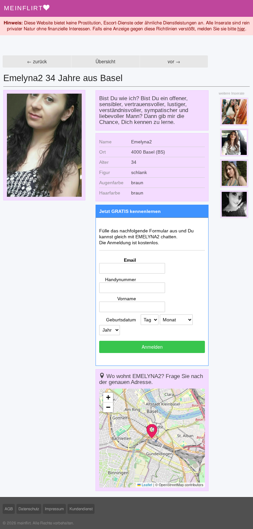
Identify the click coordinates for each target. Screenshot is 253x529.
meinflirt (23, 8)
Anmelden (152, 346)
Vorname (126, 298)
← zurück (37, 61)
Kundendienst (81, 509)
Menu (244, 8)
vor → (174, 61)
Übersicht (105, 61)
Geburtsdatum (121, 319)
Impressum (54, 509)
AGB (9, 509)
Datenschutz (28, 509)
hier (241, 29)
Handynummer (120, 279)
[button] (152, 431)
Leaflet (146, 484)
